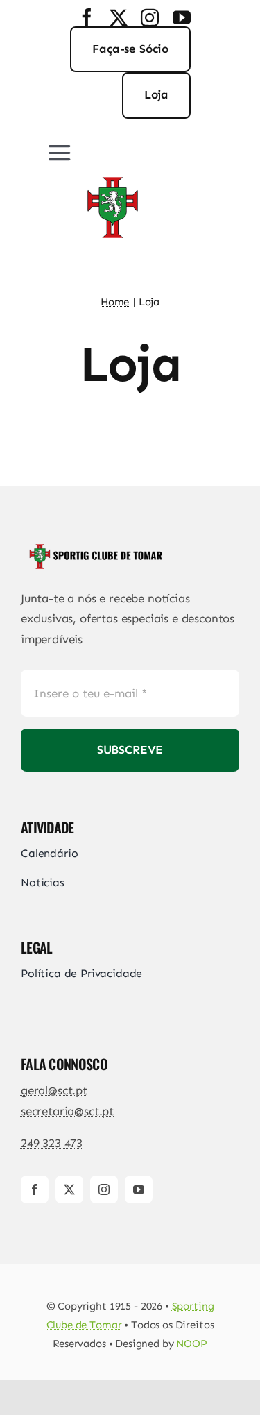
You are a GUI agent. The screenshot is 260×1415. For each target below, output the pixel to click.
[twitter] (119, 17)
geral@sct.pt (54, 1090)
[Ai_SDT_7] (93, 547)
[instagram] (150, 17)
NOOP (191, 1343)
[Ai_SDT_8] (112, 174)
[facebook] (87, 17)
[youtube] (182, 17)
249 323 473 (52, 1143)
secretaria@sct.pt (67, 1111)
